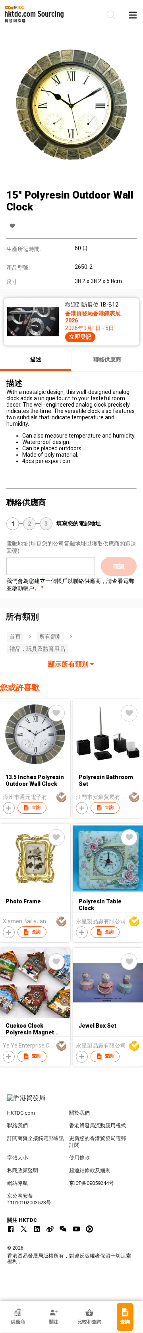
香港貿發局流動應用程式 (97, 1126)
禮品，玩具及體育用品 (37, 649)
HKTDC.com (21, 1113)
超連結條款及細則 (89, 1170)
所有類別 (50, 636)
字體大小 (17, 1158)
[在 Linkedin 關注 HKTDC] (37, 1229)
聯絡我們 (17, 1126)
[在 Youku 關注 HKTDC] (89, 1229)
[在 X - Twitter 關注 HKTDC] (23, 1229)
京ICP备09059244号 (91, 1183)
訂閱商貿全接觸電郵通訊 (35, 1138)
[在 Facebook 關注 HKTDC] (10, 1229)
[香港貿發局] (71, 1101)
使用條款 (79, 1158)
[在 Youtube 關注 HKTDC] (76, 1229)
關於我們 (79, 1113)
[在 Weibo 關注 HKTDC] (50, 1229)
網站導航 (17, 1183)
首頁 (15, 636)
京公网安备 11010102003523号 (29, 1199)
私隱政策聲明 (22, 1170)
